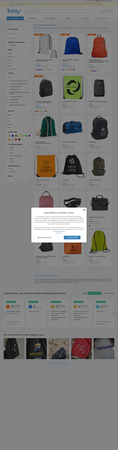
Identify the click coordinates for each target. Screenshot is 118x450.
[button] (44, 237)
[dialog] (59, 225)
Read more (59, 233)
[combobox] (84, 210)
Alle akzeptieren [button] (72, 237)
